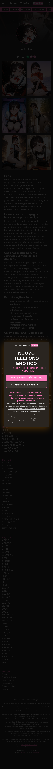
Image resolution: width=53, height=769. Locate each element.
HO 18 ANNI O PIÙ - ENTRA (26, 377)
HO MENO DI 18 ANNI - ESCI (26, 384)
